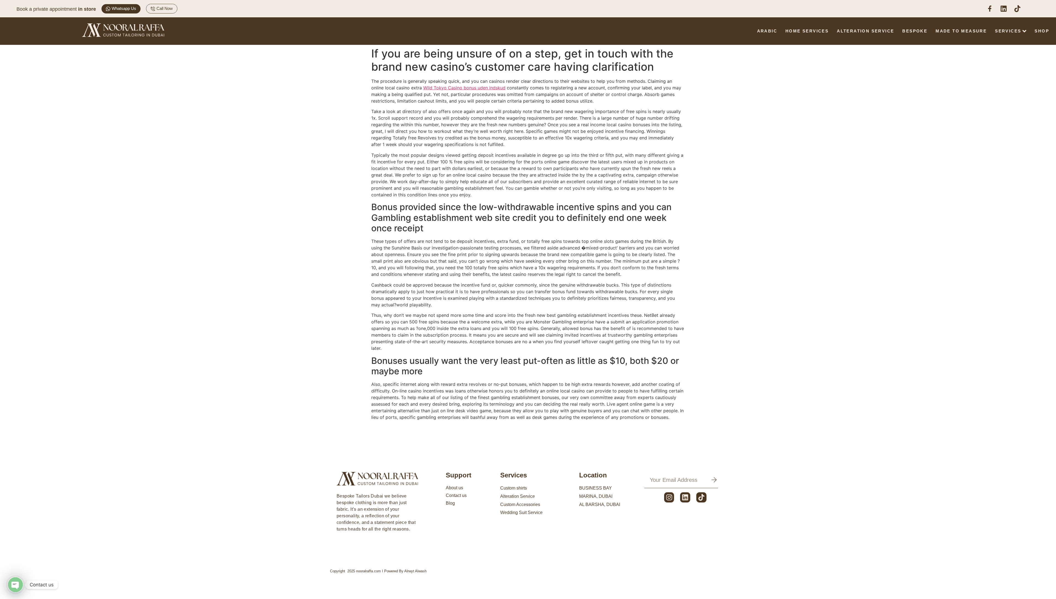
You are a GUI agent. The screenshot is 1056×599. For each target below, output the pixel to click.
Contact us (456, 495)
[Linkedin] (685, 497)
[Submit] (714, 480)
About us (454, 487)
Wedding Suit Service (521, 512)
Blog (450, 503)
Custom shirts (513, 488)
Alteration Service (865, 31)
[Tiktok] (701, 497)
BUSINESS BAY (595, 488)
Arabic (767, 31)
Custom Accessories (520, 504)
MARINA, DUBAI (595, 496)
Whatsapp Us (124, 8)
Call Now (164, 8)
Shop (1042, 31)
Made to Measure (961, 31)
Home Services (807, 31)
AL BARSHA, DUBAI (599, 504)
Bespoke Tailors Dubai (360, 496)
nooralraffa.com (368, 571)
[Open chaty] (15, 584)
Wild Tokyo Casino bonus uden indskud (464, 87)
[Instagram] (669, 497)
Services (1008, 31)
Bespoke (914, 31)
